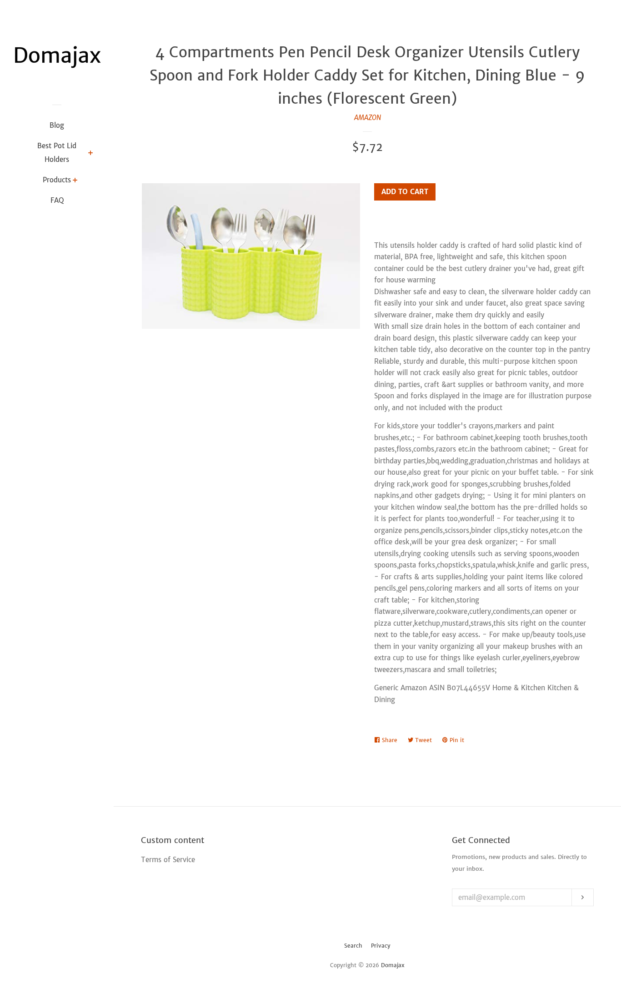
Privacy (381, 945)
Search (353, 945)
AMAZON (367, 117)
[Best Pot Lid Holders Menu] (90, 154)
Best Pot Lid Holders (56, 152)
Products (57, 180)
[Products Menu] (75, 181)
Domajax (393, 965)
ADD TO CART (404, 191)
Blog (57, 125)
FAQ (57, 200)
